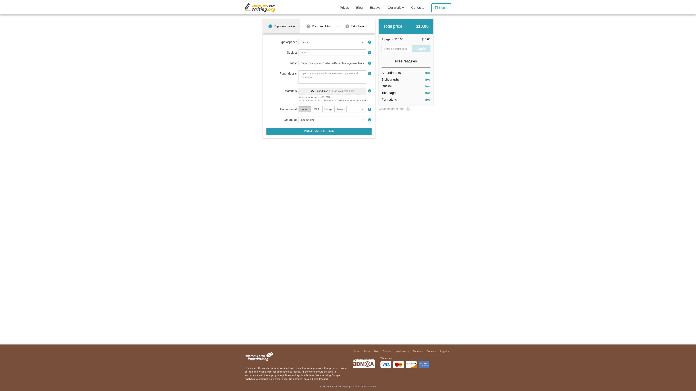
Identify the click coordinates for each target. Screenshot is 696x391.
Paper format (288, 109)
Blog (359, 7)
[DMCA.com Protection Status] (364, 363)
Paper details (288, 73)
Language (290, 119)
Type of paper (288, 42)
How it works (402, 351)
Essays (375, 7)
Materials (291, 91)
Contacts (417, 7)
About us (418, 351)
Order (356, 351)
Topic (293, 63)
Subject (292, 52)
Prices (344, 7)
